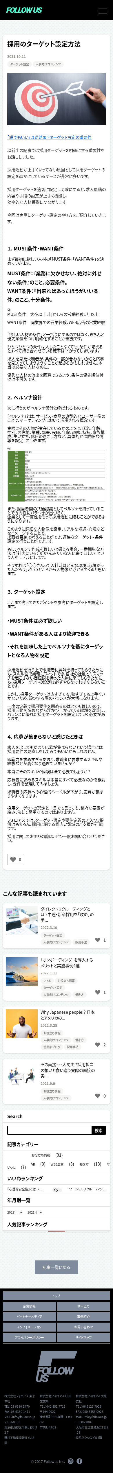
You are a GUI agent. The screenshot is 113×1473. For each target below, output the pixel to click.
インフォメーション (29, 1327)
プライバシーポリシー (29, 1337)
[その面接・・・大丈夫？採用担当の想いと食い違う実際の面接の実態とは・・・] (56, 1081)
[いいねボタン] (13, 859)
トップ (56, 1295)
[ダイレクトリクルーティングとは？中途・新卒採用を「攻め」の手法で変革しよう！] (56, 926)
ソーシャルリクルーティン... (87, 1189)
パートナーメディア (29, 1316)
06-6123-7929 (91, 1406)
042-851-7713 (55, 1406)
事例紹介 (83, 1316)
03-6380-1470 (20, 1406)
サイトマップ (83, 1337)
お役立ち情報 (66, 980)
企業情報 (29, 1306)
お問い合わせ (83, 1327)
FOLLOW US (23, 10)
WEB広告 (57, 1164)
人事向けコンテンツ (48, 64)
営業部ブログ (51, 1047)
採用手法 (81, 942)
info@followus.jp (23, 1417)
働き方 (79, 994)
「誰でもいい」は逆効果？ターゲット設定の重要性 (49, 137)
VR (33, 1164)
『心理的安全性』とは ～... (24, 1189)
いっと (47, 980)
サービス (83, 1306)
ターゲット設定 (19, 64)
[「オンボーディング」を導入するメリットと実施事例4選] (56, 977)
